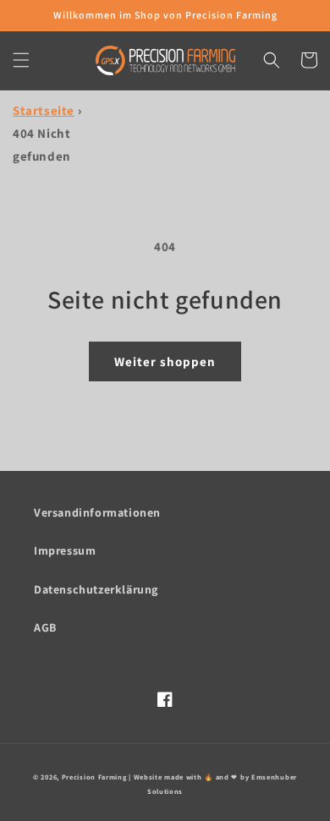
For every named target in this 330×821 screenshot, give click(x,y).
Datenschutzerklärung (96, 589)
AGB (45, 627)
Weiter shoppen (165, 361)
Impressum (65, 550)
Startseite (43, 110)
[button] (21, 60)
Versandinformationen (97, 512)
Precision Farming (94, 776)
